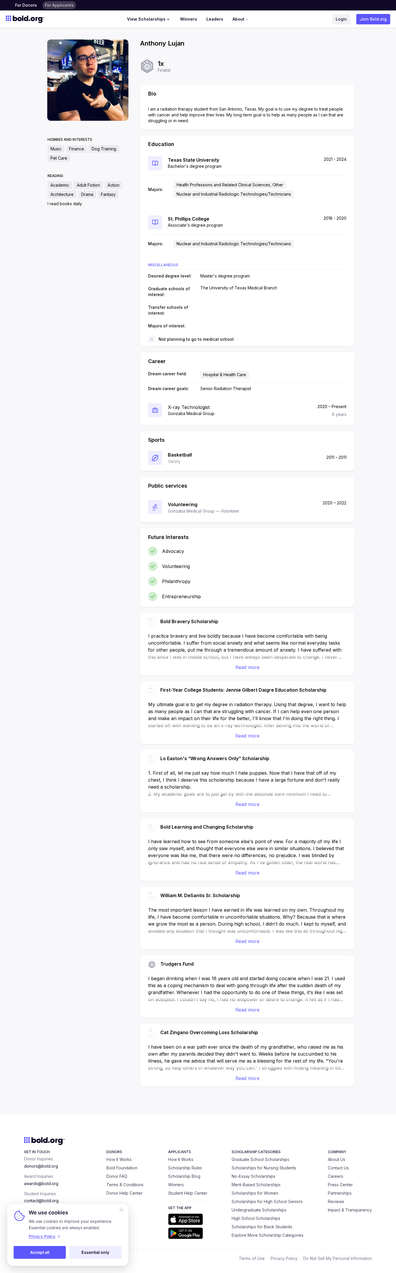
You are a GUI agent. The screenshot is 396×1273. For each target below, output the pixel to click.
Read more (247, 667)
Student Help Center (187, 1193)
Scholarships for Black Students (262, 1226)
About (238, 19)
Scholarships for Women (255, 1193)
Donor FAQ (116, 1176)
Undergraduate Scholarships (259, 1209)
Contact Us (338, 1167)
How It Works (119, 1159)
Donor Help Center (124, 1193)
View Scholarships (146, 19)
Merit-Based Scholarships (256, 1184)
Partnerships (340, 1193)
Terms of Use (252, 1258)
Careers (335, 1176)
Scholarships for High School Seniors (267, 1201)
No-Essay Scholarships (253, 1176)
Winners (188, 19)
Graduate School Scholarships (260, 1159)
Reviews (336, 1201)
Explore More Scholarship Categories (268, 1235)
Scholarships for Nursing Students (264, 1167)
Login (341, 19)
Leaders (214, 19)
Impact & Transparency (350, 1209)
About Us (336, 1159)
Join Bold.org (373, 19)
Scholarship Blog (184, 1176)
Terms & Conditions (124, 1184)
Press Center (340, 1184)
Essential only (95, 1252)
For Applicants (59, 5)
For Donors (26, 5)
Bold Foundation (121, 1167)
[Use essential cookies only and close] (121, 1210)
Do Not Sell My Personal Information (337, 1258)
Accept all (40, 1252)
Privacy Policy (283, 1258)
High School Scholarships (256, 1218)
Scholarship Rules (185, 1167)
